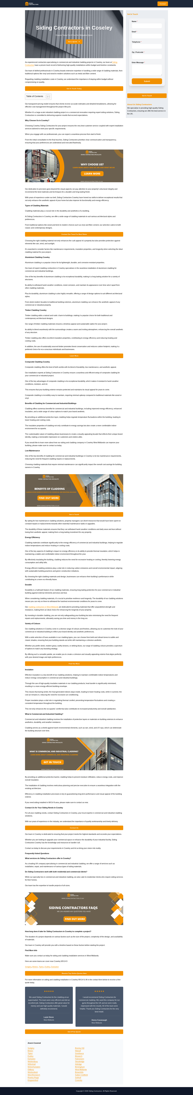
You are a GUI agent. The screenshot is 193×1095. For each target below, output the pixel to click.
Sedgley (28, 967)
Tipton (41, 967)
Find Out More (74, 664)
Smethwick (79, 1053)
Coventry (78, 1080)
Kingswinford (33, 1080)
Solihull (78, 1078)
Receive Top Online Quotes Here (74, 973)
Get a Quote (72, 42)
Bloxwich (78, 1056)
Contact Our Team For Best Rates (74, 234)
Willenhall (32, 1064)
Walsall (78, 1051)
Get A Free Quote (74, 1032)
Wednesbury (33, 1062)
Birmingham (80, 1067)
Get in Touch (74, 514)
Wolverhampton (34, 1067)
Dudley (47, 967)
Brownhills (79, 1072)
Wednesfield (33, 1072)
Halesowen (79, 1059)
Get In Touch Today (74, 89)
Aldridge (78, 1064)
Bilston (35, 967)
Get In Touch (147, 96)
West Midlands (81, 1070)
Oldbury (31, 1070)
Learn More (74, 356)
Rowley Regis (33, 1078)
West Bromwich (34, 1075)
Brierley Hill (79, 1048)
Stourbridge (79, 1062)
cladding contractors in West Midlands (43, 607)
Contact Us (74, 828)
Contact (163, 4)
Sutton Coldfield (81, 1075)
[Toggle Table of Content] (46, 97)
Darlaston (55, 967)
